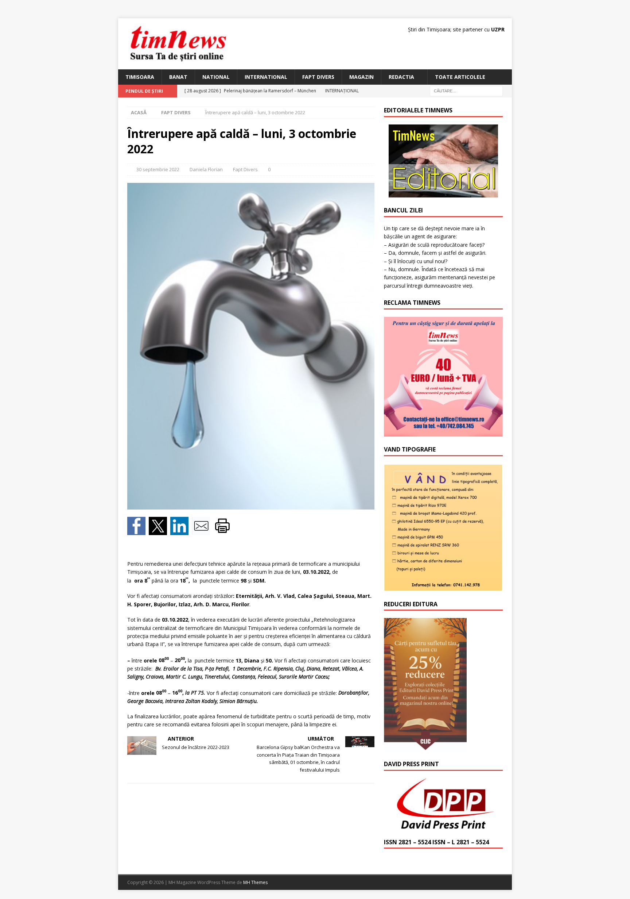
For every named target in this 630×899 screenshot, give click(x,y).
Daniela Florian (206, 169)
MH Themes (255, 882)
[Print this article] (223, 530)
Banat (178, 76)
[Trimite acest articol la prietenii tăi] (202, 530)
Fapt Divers (318, 76)
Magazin (361, 76)
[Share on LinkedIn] (181, 530)
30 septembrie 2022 (157, 169)
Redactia (401, 76)
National (216, 76)
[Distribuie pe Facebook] (138, 530)
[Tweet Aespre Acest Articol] (159, 530)
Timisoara (139, 76)
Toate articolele (460, 76)
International (266, 76)
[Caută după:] (466, 90)
